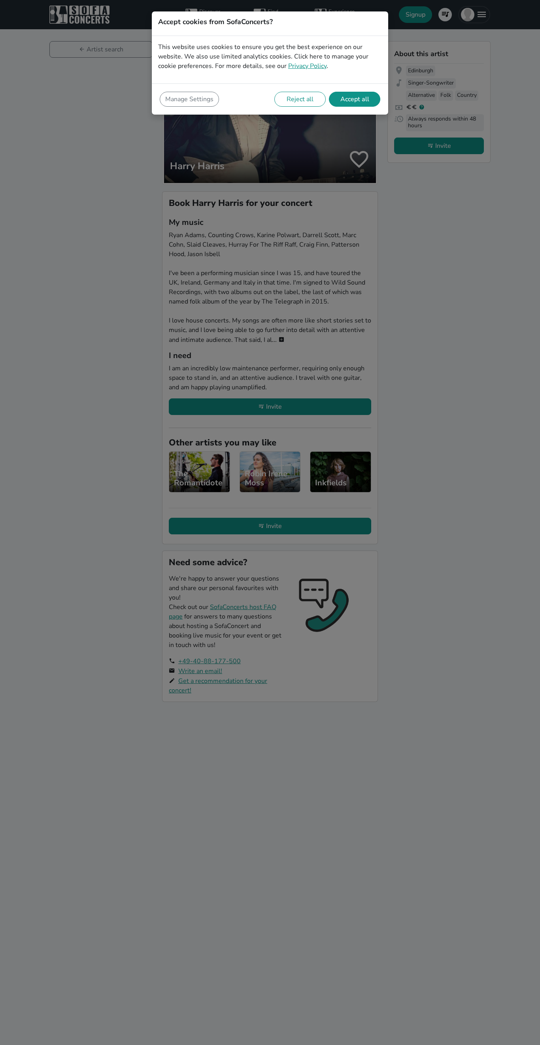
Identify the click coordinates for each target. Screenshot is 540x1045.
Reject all (300, 99)
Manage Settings (189, 99)
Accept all (354, 99)
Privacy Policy (307, 66)
